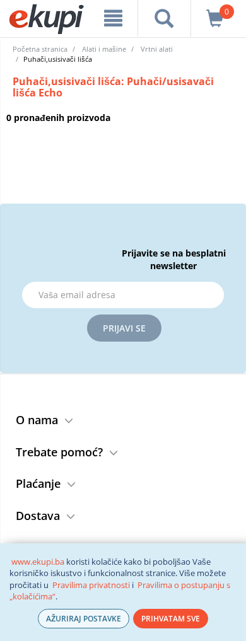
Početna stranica (40, 49)
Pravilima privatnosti (91, 585)
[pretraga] (164, 18)
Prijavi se (124, 328)
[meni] (113, 18)
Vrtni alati (157, 49)
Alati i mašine (104, 49)
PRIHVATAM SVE (170, 618)
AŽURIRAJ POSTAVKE (83, 618)
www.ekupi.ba (37, 561)
